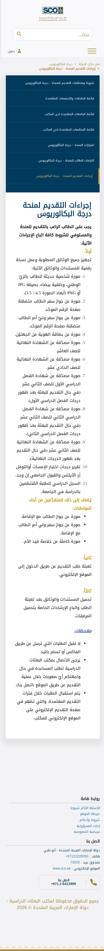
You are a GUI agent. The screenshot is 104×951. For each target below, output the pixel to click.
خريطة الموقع (90, 814)
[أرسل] (19, 34)
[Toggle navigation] (92, 51)
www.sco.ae (62, 868)
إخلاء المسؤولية (88, 826)
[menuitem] (53, 83)
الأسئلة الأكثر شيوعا (85, 808)
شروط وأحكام (90, 820)
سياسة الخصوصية (87, 832)
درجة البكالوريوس (61, 64)
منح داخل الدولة (89, 64)
